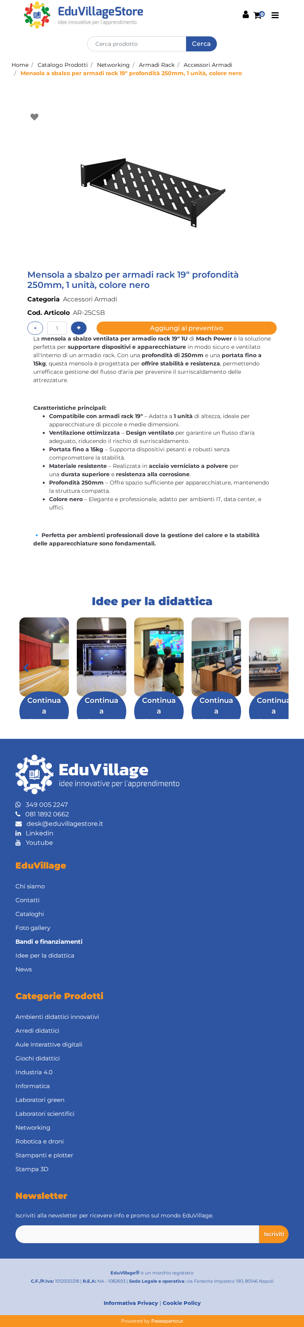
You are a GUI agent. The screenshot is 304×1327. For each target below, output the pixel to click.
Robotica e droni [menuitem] (39, 1141)
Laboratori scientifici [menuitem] (44, 1113)
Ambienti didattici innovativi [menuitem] (57, 1016)
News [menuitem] (23, 969)
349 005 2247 (44, 804)
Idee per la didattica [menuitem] (44, 955)
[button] (201, 43)
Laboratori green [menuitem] (40, 1100)
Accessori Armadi (208, 64)
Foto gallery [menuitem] (32, 927)
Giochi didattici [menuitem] (37, 1058)
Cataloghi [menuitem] (29, 914)
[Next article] (279, 668)
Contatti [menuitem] (27, 900)
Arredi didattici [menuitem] (37, 1030)
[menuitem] (152, 942)
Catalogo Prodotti (63, 64)
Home (19, 64)
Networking (113, 64)
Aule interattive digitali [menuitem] (48, 1044)
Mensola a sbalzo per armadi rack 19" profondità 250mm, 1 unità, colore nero (131, 73)
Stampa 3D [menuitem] (31, 1169)
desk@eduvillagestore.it (62, 823)
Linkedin (37, 833)
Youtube (37, 842)
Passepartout (167, 1321)
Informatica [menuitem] (32, 1086)
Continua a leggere (44, 711)
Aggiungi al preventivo (186, 328)
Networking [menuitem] (32, 1127)
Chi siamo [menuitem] (30, 886)
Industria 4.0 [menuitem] (34, 1072)
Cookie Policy (182, 1303)
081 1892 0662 (45, 814)
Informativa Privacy (131, 1303)
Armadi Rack (157, 64)
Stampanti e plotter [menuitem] (44, 1155)
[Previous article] (25, 668)
